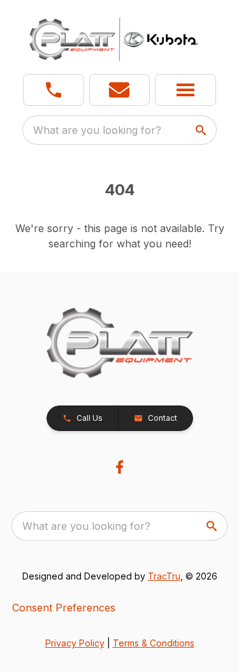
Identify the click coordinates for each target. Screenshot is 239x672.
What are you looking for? (97, 130)
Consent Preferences (63, 607)
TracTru (164, 576)
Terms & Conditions (153, 643)
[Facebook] (119, 467)
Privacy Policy (75, 643)
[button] (53, 90)
